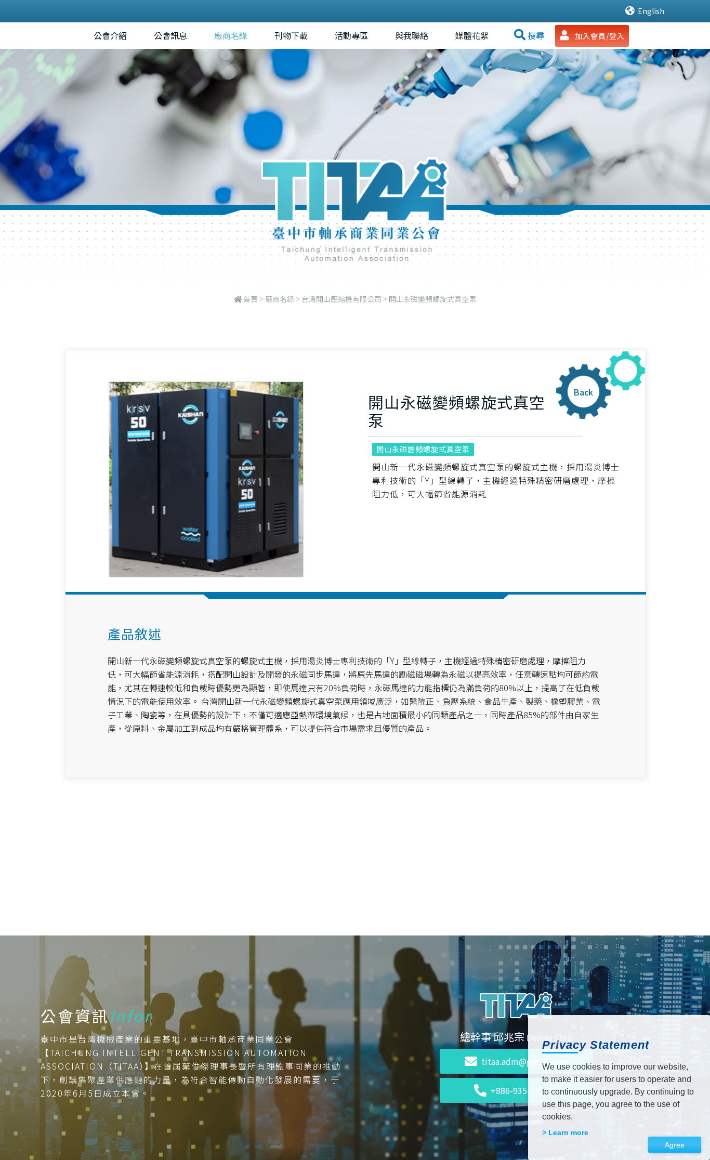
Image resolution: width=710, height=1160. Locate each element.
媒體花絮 (472, 35)
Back (583, 392)
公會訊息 (170, 35)
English (650, 11)
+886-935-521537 (524, 1090)
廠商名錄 (230, 35)
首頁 (250, 299)
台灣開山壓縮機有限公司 (341, 299)
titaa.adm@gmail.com (524, 1061)
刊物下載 (291, 35)
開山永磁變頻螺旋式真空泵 (423, 449)
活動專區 (351, 35)
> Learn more (565, 1132)
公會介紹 (110, 35)
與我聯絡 (411, 35)
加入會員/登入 (599, 36)
